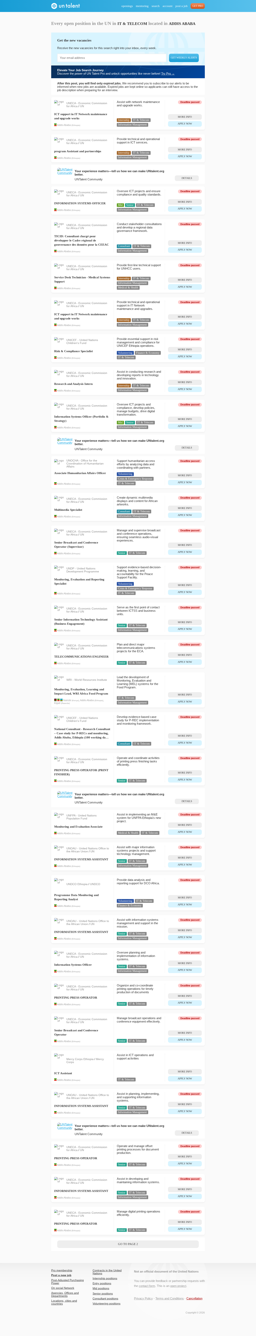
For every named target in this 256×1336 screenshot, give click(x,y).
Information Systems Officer (73, 964)
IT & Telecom (141, 120)
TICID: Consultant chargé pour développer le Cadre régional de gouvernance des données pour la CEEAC (81, 240)
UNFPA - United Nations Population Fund (81, 817)
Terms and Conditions (169, 1298)
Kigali (57, 703)
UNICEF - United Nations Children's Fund (82, 342)
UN (82, 106)
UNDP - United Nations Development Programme (82, 570)
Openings (127, 6)
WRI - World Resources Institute (86, 679)
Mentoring (142, 6)
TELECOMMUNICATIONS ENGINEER (81, 656)
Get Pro (197, 6)
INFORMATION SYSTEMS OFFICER (80, 203)
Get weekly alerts (184, 57)
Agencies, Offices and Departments (65, 1294)
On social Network (62, 1288)
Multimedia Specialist (68, 509)
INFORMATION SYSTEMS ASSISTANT (81, 859)
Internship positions (105, 1278)
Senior (130, 205)
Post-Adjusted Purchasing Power (67, 1282)
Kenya (75, 700)
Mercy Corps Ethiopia (80, 1059)
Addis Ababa (64, 125)
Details (187, 178)
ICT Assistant (63, 1073)
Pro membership (61, 1270)
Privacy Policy (143, 1298)
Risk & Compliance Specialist (73, 351)
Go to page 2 (128, 1244)
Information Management (132, 124)
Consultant (124, 246)
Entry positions (102, 1283)
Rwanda (65, 703)
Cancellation (194, 1298)
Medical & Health (128, 287)
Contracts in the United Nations (107, 1272)
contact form (147, 1286)
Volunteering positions (106, 1303)
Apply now (185, 123)
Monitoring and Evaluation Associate (78, 826)
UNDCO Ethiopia (77, 884)
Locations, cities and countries (64, 1302)
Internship (123, 120)
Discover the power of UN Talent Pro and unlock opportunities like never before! (116, 71)
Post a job (181, 6)
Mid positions (101, 1288)
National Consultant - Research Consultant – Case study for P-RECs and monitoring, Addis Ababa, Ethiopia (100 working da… (82, 733)
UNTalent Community (89, 179)
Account (167, 6)
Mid (120, 205)
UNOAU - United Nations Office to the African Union (87, 850)
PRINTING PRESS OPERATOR (75, 997)
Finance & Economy (147, 352)
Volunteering (125, 352)
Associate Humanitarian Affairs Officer (80, 473)
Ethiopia (76, 125)
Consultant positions (105, 1298)
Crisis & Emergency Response (135, 478)
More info (185, 117)
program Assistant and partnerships (77, 151)
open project (178, 1286)
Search (156, 6)
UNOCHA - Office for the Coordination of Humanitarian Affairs (85, 463)
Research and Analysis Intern (73, 383)
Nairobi (67, 700)
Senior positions (103, 1293)
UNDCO (95, 884)
